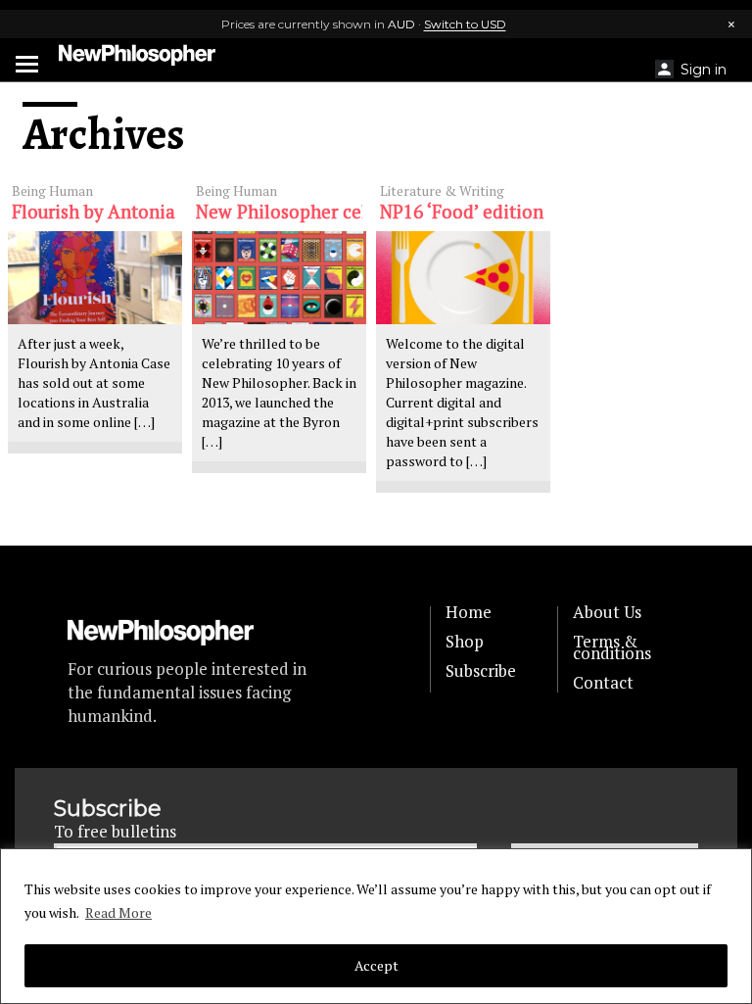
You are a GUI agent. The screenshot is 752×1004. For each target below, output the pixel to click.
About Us (607, 612)
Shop (465, 641)
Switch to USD (465, 24)
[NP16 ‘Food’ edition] (463, 277)
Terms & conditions (612, 647)
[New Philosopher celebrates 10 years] (279, 277)
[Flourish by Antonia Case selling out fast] (95, 277)
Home (469, 612)
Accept (376, 965)
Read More (118, 912)
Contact (603, 683)
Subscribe (481, 671)
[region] (376, 926)
